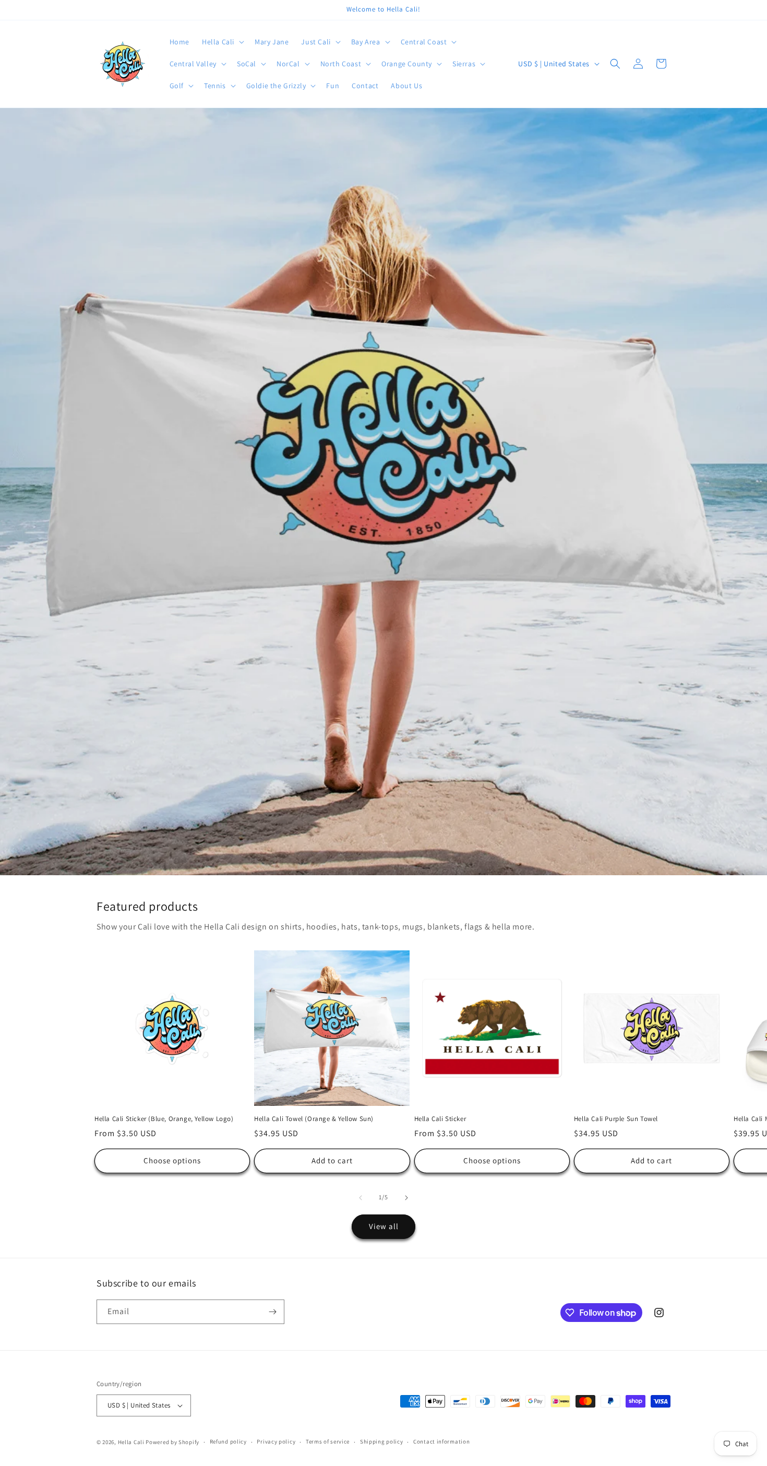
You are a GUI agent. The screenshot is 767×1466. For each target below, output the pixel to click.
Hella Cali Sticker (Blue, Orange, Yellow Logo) (164, 1119)
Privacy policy (276, 1441)
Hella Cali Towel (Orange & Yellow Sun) (314, 1119)
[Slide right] (406, 1197)
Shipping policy (381, 1441)
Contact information (441, 1441)
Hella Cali (131, 1442)
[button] (222, 42)
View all (384, 1226)
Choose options (172, 1160)
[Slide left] (360, 1197)
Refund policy (228, 1441)
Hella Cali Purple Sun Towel (616, 1119)
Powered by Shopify (172, 1442)
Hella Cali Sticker (440, 1119)
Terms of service (328, 1441)
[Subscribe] (272, 1312)
